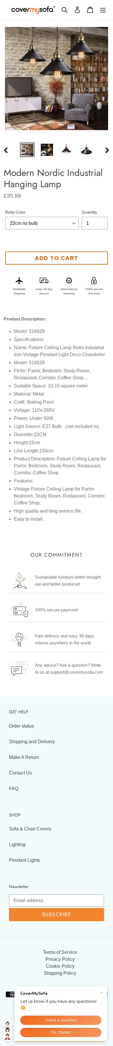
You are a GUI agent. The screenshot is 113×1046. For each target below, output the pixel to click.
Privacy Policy (60, 959)
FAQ (13, 788)
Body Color (15, 212)
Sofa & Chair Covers (30, 828)
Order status (21, 726)
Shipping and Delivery (32, 741)
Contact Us (20, 772)
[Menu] (102, 9)
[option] (27, 149)
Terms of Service (60, 952)
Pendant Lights (24, 860)
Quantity (89, 212)
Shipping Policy (60, 973)
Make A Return (24, 757)
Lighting (17, 844)
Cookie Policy (60, 966)
